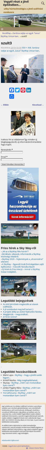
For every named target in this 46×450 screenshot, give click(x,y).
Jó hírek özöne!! (10, 316)
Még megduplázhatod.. (27, 380)
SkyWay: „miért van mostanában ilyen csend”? (22, 384)
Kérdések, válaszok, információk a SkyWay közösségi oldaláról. (20, 255)
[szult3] (22, 70)
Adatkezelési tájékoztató (10, 440)
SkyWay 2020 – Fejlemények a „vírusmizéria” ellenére (22, 260)
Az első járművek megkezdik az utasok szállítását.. (20, 305)
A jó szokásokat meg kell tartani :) (18, 309)
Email (4, 157)
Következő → (38, 105)
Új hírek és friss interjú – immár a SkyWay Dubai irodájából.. (20, 270)
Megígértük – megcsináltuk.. (16, 314)
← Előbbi (5, 105)
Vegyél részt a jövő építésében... (19, 446)
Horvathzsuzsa (9, 392)
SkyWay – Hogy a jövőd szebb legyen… (22, 376)
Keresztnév (7, 149)
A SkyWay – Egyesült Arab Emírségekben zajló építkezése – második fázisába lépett (22, 265)
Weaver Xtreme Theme (36, 448)
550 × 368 (26, 47)
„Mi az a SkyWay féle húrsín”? (15, 251)
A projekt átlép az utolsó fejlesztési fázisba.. (22, 311)
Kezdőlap (6, 33)
